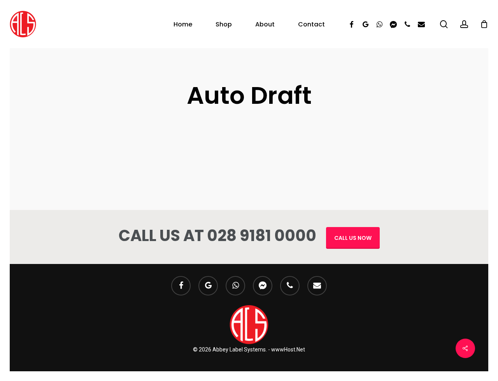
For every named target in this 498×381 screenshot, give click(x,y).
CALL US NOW (353, 238)
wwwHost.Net (288, 349)
